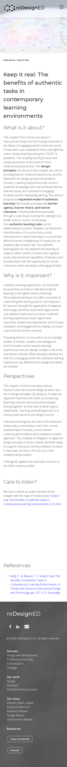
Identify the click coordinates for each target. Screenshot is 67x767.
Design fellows (16, 715)
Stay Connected (20, 739)
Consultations (15, 663)
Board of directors (18, 707)
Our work (13, 677)
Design (11, 681)
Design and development (22, 655)
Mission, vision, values (20, 703)
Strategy (12, 668)
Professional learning (20, 659)
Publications (9, 60)
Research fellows (17, 711)
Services (12, 651)
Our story (13, 699)
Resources (14, 729)
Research (13, 685)
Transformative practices (22, 689)
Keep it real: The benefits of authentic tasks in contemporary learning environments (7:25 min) (32, 500)
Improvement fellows (19, 719)
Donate (14, 750)
